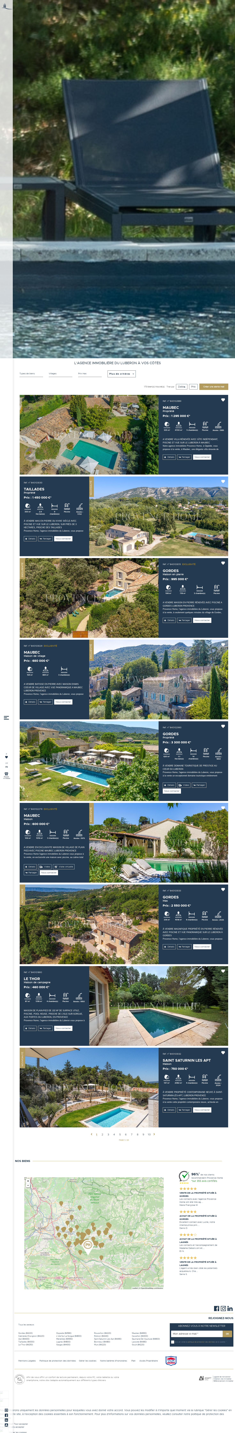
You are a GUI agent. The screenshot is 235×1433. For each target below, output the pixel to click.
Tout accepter (21, 1424)
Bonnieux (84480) (102, 1342)
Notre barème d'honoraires (114, 1360)
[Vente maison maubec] (158, 843)
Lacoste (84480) (139, 1342)
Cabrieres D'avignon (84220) (31, 1336)
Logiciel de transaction (222, 1377)
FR (6, 767)
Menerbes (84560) (64, 1339)
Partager (186, 457)
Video (185, 785)
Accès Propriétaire (148, 1360)
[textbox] (60, 373)
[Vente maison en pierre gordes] (89, 598)
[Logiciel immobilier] (205, 1379)
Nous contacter (202, 457)
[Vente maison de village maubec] (158, 679)
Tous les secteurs (26, 1324)
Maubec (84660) (139, 1333)
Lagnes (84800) (63, 1342)
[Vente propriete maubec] (89, 435)
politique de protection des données (201, 1342)
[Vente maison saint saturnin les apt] (89, 1087)
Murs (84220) (100, 1344)
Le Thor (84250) (25, 1344)
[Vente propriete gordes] (89, 761)
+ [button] (28, 1181)
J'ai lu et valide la (181, 1342)
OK (227, 1334)
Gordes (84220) (25, 1333)
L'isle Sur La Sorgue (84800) (69, 1336)
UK (6, 763)
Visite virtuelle (65, 866)
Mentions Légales (27, 1360)
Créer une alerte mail (213, 386)
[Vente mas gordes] (89, 924)
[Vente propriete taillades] (158, 516)
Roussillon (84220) (102, 1333)
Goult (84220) (138, 1344)
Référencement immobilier (223, 1381)
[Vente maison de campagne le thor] (158, 1006)
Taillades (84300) (26, 1342)
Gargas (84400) (63, 1344)
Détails (170, 457)
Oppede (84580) (63, 1333)
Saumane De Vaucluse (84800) (146, 1339)
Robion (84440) (101, 1336)
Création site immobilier (222, 1379)
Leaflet (135, 1288)
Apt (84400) (23, 1339)
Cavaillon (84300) (140, 1336)
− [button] (28, 1185)
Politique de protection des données (57, 1360)
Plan (133, 1360)
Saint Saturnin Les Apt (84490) (107, 1339)
